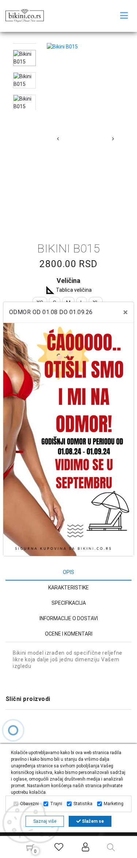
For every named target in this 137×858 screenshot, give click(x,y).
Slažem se (92, 821)
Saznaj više (44, 821)
